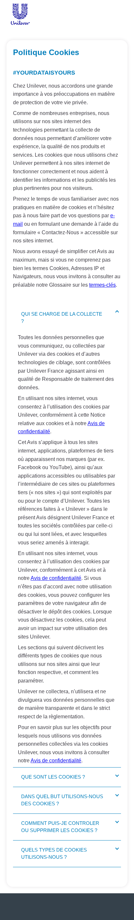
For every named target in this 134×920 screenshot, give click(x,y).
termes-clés (102, 285)
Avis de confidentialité (56, 578)
